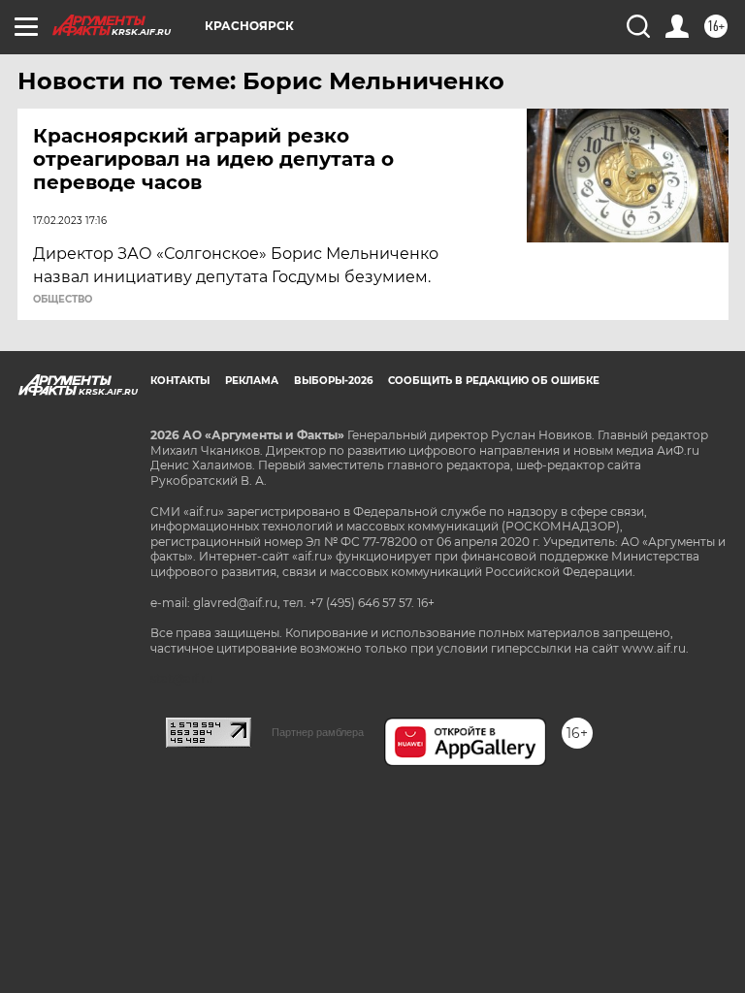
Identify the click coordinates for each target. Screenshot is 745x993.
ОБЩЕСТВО (62, 299)
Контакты (180, 380)
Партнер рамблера (318, 732)
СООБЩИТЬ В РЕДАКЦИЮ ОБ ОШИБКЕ (493, 380)
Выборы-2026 (333, 380)
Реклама (251, 380)
